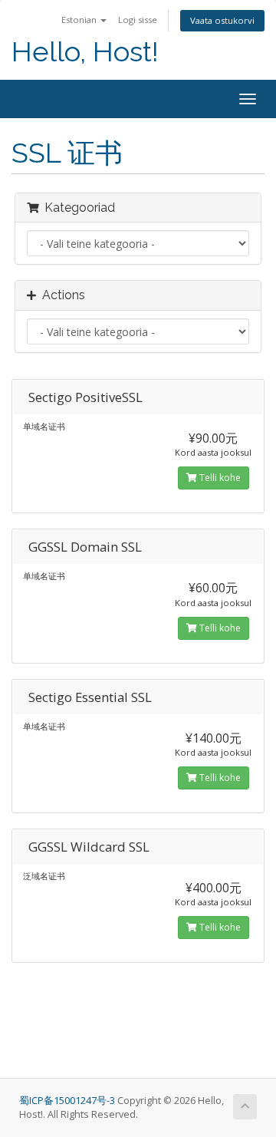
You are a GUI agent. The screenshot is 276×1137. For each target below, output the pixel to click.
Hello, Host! (85, 51)
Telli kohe (219, 477)
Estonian (80, 19)
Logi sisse (137, 19)
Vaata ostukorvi (222, 20)
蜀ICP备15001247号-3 (68, 1100)
